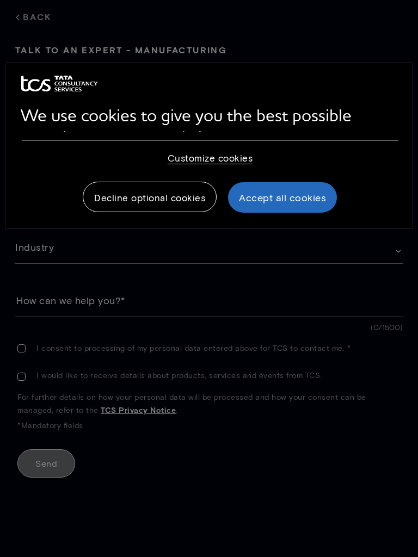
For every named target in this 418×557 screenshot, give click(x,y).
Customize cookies (210, 157)
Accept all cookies (282, 197)
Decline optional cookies (149, 197)
